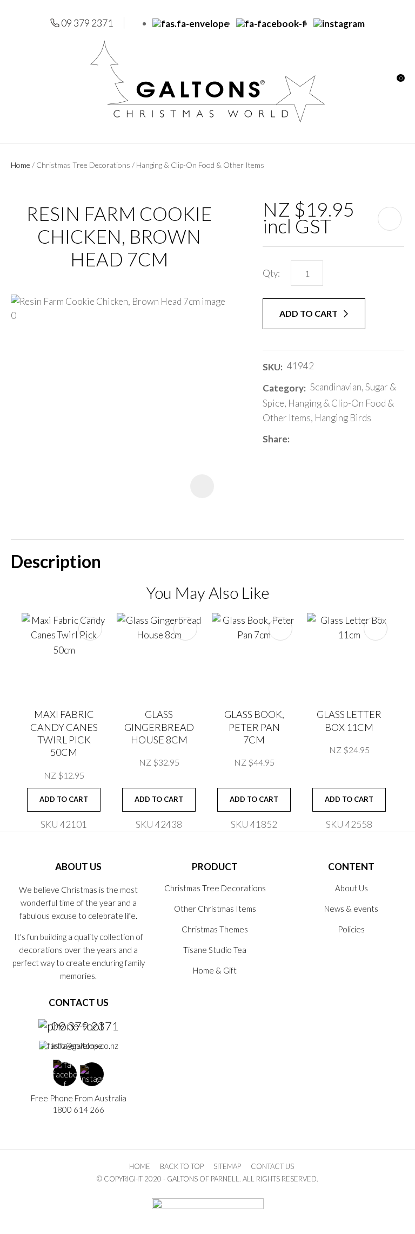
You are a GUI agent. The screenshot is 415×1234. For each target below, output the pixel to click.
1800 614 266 (78, 1109)
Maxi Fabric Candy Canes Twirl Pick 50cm (64, 733)
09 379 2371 (87, 23)
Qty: (271, 273)
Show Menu (17, 81)
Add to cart (309, 313)
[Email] (326, 439)
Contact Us (272, 1166)
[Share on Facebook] (296, 438)
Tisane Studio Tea (214, 950)
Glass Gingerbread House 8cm (159, 727)
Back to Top (182, 1166)
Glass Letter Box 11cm (349, 720)
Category (283, 388)
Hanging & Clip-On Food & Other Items (200, 164)
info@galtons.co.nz (85, 1045)
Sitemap (227, 1166)
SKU (271, 367)
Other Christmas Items (215, 908)
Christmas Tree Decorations (83, 164)
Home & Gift (215, 970)
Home (20, 164)
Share (275, 439)
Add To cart (63, 799)
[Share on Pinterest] (342, 439)
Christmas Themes (215, 929)
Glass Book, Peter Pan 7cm (254, 727)
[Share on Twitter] (309, 439)
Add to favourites (90, 629)
